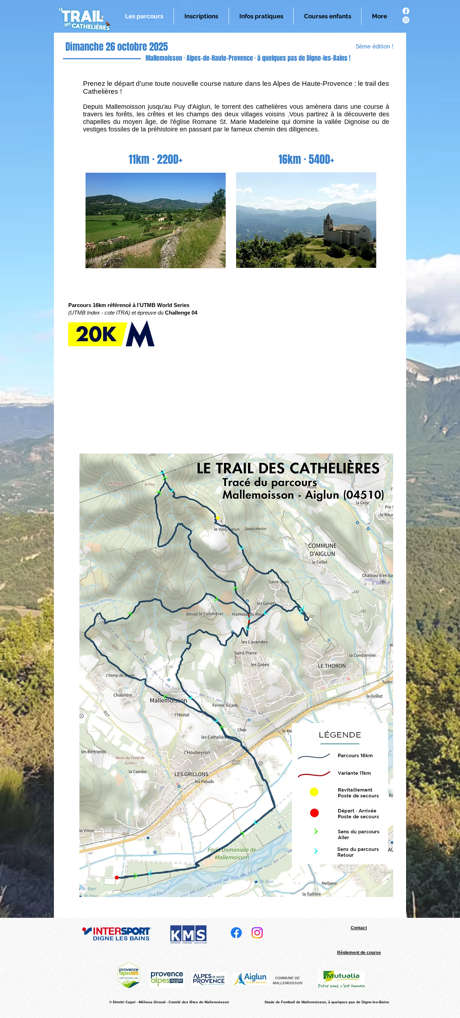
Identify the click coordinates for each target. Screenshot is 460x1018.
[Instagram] (405, 20)
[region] (156, 220)
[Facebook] (405, 11)
